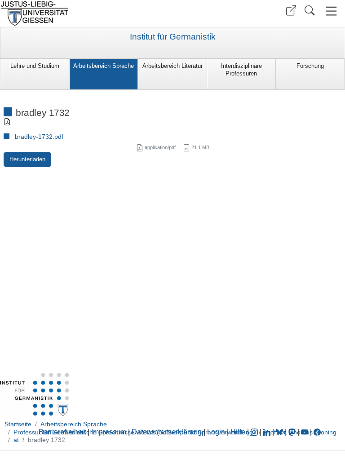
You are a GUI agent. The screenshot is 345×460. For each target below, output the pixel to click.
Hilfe (237, 432)
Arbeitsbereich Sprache (103, 65)
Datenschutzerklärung (167, 432)
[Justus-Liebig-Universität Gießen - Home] (85, 13)
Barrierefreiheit (62, 432)
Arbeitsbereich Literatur (172, 65)
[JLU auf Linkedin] (267, 432)
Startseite (17, 424)
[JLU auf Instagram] (255, 432)
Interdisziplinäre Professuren (241, 69)
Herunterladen (27, 159)
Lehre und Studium (34, 65)
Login (217, 432)
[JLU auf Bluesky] (280, 432)
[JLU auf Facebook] (317, 432)
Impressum (108, 432)
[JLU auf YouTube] (304, 432)
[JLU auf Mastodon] (292, 432)
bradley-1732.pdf (39, 136)
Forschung (310, 65)
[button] (291, 10)
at (16, 439)
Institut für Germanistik (173, 37)
